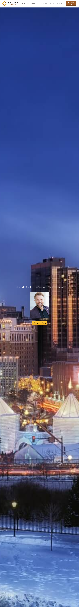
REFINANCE (34, 3)
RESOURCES (43, 3)
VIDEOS (59, 3)
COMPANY (52, 3)
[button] (71, 3)
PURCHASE (25, 3)
